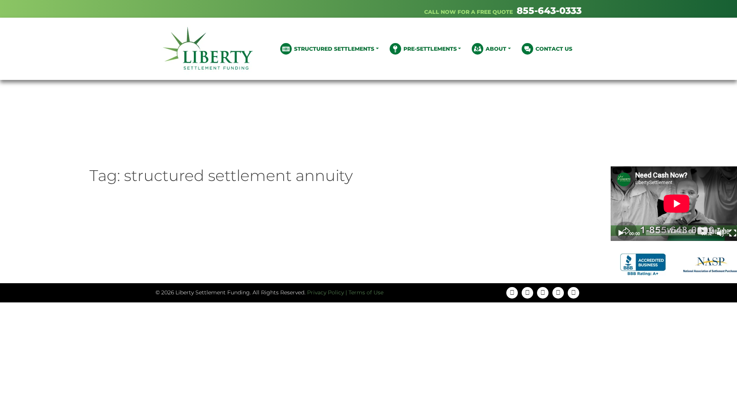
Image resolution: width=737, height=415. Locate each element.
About (496, 48)
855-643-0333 (549, 10)
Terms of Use (366, 292)
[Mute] (720, 233)
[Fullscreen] (733, 233)
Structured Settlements (334, 48)
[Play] (621, 233)
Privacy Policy (325, 292)
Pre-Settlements (430, 48)
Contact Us (553, 48)
